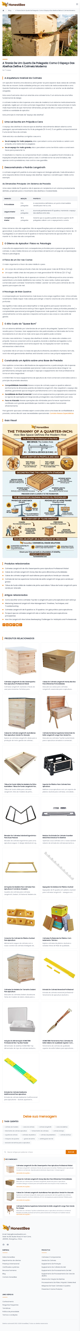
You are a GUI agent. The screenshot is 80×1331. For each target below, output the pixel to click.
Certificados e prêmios (10, 1267)
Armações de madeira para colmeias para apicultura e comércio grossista (19, 888)
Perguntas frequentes (10, 1305)
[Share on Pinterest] (13, 624)
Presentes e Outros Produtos (52, 1289)
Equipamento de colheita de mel (54, 1267)
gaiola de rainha (29, 1139)
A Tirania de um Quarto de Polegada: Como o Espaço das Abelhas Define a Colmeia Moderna (45, 10)
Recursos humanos (9, 1270)
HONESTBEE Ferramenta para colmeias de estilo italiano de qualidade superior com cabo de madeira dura (58, 1042)
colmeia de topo (58, 1131)
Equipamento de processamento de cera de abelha (58, 1275)
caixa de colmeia (28, 1127)
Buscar (71, 1152)
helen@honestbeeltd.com (16, 1234)
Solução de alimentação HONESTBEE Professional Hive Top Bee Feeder (17, 1042)
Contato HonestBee (9, 1277)
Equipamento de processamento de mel (56, 1270)
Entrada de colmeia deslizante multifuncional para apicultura (15, 1093)
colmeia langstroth (45, 1127)
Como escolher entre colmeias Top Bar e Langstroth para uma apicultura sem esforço (40, 600)
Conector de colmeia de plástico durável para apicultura (19, 939)
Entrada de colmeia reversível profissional (58, 989)
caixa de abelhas (62, 1127)
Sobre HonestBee (8, 1257)
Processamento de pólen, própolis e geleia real (59, 1282)
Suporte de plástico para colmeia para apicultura (57, 785)
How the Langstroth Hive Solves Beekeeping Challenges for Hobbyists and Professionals (40, 619)
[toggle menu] (77, 4)
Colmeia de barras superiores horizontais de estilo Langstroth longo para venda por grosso (59, 734)
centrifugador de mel (46, 1139)
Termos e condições (10, 1315)
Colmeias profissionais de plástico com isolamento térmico (57, 939)
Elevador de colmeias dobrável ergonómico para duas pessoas (20, 837)
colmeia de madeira (11, 1127)
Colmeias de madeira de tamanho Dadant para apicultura (20, 990)
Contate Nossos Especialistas (62, 413)
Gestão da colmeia (49, 1260)
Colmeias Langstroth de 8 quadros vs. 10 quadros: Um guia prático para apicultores (38, 609)
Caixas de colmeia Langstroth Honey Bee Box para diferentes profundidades (36, 572)
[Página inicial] (3, 10)
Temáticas (6, 1308)
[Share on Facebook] (3, 624)
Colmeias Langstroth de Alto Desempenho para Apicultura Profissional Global (37, 568)
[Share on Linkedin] (7, 624)
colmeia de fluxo (65, 1135)
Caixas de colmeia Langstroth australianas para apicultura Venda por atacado (37, 575)
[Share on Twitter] (10, 624)
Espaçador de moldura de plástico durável (58, 887)
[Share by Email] (17, 624)
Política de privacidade (10, 1312)
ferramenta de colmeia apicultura (16, 1131)
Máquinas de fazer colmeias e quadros (56, 1286)
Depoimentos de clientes (11, 1260)
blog (9, 10)
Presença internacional (10, 1264)
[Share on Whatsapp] (20, 624)
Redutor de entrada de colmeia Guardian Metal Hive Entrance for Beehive (58, 837)
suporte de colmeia (11, 1135)
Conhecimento (8, 1302)
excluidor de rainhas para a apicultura (17, 1143)
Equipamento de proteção (51, 1264)
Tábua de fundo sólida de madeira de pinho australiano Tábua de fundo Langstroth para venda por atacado (20, 785)
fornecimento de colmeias (40, 1131)
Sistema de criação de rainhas (53, 1279)
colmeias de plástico (29, 1135)
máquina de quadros (12, 1139)
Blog (4, 1274)
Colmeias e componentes (51, 1257)
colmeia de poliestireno (48, 1135)
